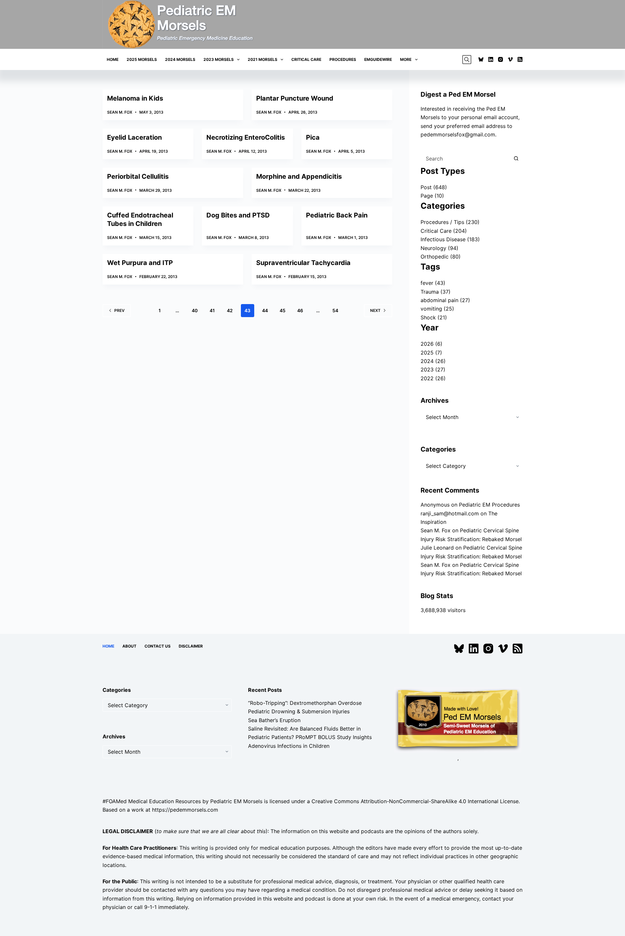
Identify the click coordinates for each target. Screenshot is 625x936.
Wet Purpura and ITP (140, 263)
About (129, 646)
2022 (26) (433, 378)
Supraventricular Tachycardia (303, 263)
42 (230, 310)
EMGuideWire (378, 59)
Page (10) (432, 195)
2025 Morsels (142, 59)
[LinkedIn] (490, 59)
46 (300, 310)
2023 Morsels (218, 59)
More (405, 59)
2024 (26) (433, 361)
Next (375, 310)
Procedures (342, 59)
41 (212, 310)
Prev (119, 310)
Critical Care (306, 59)
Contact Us (158, 646)
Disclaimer (191, 646)
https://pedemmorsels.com (185, 809)
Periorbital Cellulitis (138, 176)
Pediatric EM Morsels (236, 801)
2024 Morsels (180, 59)
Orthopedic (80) (441, 256)
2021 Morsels (262, 59)
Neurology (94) (439, 248)
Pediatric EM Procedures (489, 504)
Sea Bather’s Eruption (274, 720)
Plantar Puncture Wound (294, 98)
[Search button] (516, 158)
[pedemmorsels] (457, 719)
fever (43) (433, 283)
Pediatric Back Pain (337, 215)
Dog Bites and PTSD (238, 215)
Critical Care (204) (444, 231)
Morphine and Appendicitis (299, 176)
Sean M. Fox (436, 530)
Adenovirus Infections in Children (288, 746)
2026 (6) (431, 344)
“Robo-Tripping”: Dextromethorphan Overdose (305, 703)
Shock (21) (434, 317)
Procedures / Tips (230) (450, 222)
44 (265, 310)
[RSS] (520, 59)
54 (335, 310)
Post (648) (434, 187)
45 (282, 310)
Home (112, 59)
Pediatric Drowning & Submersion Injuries (299, 711)
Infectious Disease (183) (450, 239)
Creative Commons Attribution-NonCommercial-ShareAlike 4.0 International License (415, 801)
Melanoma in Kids (135, 98)
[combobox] (465, 158)
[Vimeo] (510, 59)
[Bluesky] (481, 59)
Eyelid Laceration (134, 137)
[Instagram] (500, 59)
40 (195, 310)
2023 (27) (433, 369)
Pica (313, 137)
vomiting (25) (437, 308)
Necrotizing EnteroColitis (245, 137)
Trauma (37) (436, 291)
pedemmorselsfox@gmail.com (458, 134)
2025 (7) (431, 352)
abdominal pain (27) (445, 300)
